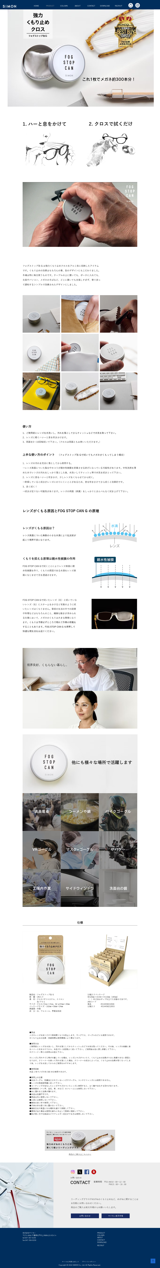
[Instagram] (72, 1172)
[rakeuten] (93, 1172)
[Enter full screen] (134, 243)
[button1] (137, 5)
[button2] (130, 5)
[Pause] (25, 243)
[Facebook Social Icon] (86, 1172)
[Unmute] (29, 243)
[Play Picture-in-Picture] (130, 243)
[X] (79, 1172)
